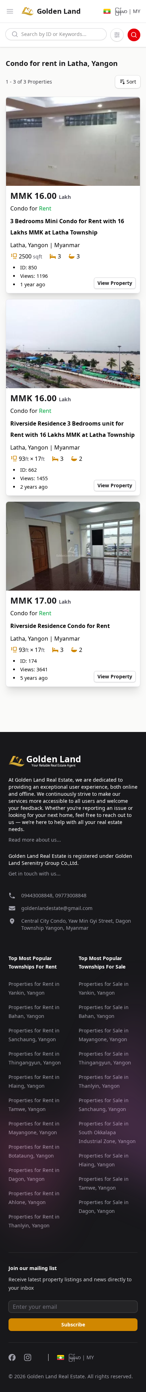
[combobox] (56, 34)
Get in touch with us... (35, 873)
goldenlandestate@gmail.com (56, 908)
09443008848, (38, 895)
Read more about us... (35, 839)
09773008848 (70, 895)
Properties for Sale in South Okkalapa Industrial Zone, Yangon (107, 1132)
